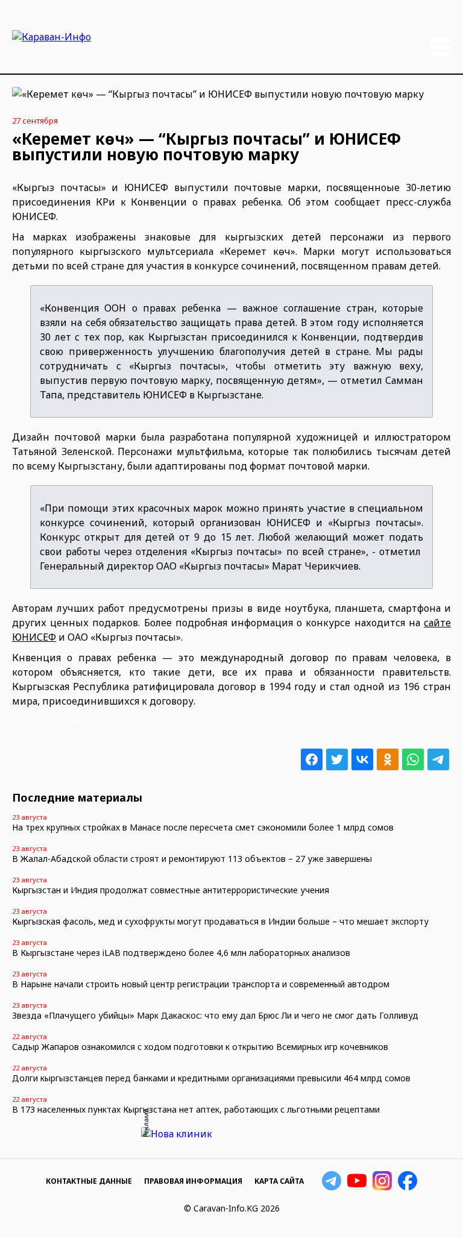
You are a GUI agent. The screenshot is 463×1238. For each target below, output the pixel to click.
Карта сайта (279, 1181)
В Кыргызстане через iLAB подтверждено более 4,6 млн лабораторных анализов (181, 952)
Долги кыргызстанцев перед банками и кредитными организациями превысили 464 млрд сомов (211, 1078)
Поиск (441, 50)
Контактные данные (89, 1181)
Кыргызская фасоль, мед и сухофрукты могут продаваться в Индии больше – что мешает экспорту (220, 921)
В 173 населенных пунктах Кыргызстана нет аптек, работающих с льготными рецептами (196, 1109)
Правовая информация (193, 1181)
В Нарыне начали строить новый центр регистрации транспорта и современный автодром (200, 984)
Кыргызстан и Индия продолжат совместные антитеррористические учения (170, 890)
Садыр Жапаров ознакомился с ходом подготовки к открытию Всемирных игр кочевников (200, 1046)
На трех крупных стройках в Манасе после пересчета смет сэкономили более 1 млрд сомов (203, 827)
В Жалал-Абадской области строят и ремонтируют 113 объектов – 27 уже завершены (192, 858)
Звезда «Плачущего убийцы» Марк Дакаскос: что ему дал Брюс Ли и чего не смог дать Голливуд (215, 1015)
